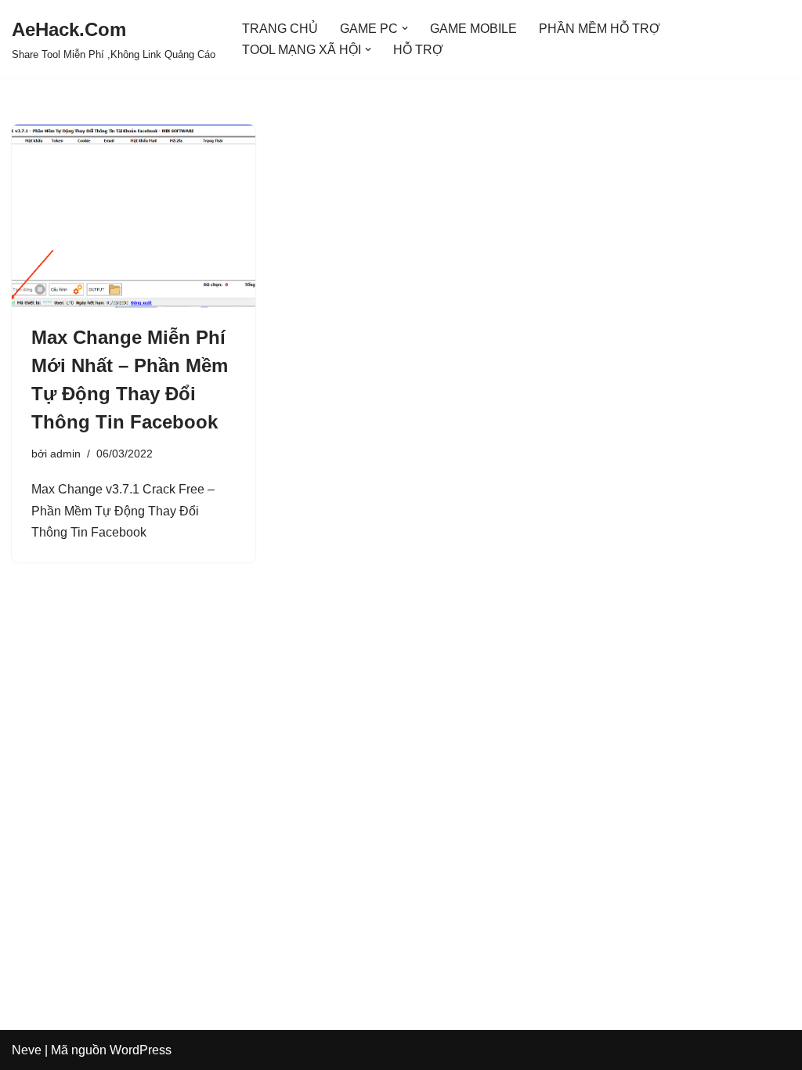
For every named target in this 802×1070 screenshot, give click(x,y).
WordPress (141, 1050)
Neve (27, 1050)
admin (65, 453)
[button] (405, 28)
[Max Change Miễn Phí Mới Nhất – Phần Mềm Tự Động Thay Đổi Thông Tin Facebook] (133, 216)
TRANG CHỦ (280, 28)
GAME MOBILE (473, 28)
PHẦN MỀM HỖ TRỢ (599, 28)
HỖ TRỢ (418, 49)
